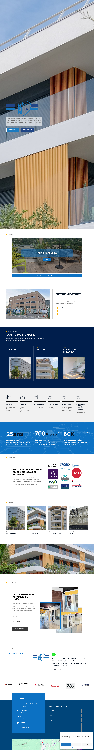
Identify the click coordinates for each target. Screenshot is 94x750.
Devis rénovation (27, 129)
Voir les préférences (87, 744)
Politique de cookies (75, 747)
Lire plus (47, 260)
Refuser (76, 744)
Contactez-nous (12, 129)
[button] (91, 734)
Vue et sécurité (47, 253)
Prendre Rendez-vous (20, 628)
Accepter (66, 744)
